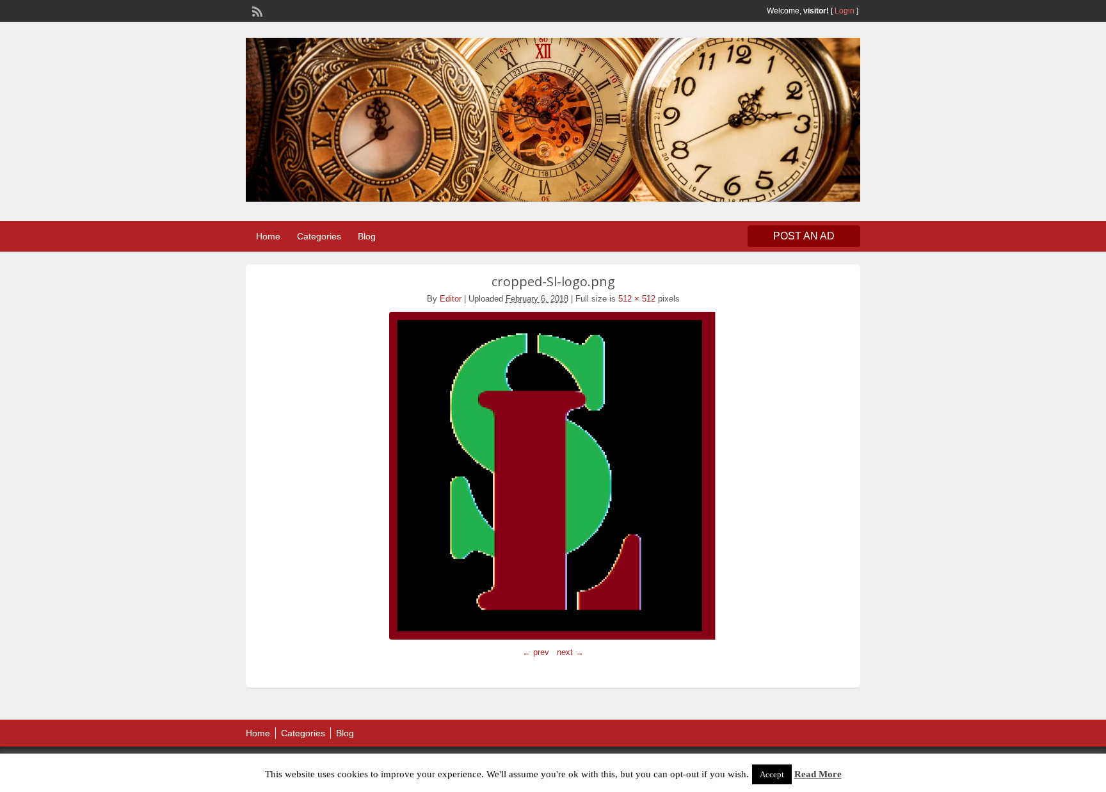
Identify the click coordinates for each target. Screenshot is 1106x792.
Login (844, 10)
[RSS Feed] (256, 10)
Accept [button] (772, 774)
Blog (367, 236)
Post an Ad (804, 235)
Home (268, 236)
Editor (450, 298)
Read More (818, 774)
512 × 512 (636, 298)
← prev (535, 652)
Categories (319, 236)
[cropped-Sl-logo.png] (553, 476)
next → (570, 652)
